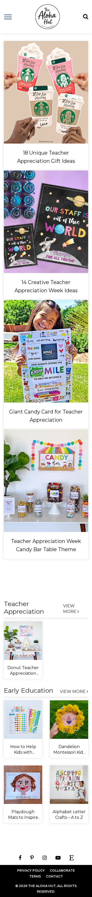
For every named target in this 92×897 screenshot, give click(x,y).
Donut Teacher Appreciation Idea (23, 673)
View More (70, 608)
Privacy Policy (31, 870)
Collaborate (62, 870)
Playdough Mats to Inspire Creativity (23, 817)
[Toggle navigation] (8, 16)
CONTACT (54, 876)
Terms (35, 876)
